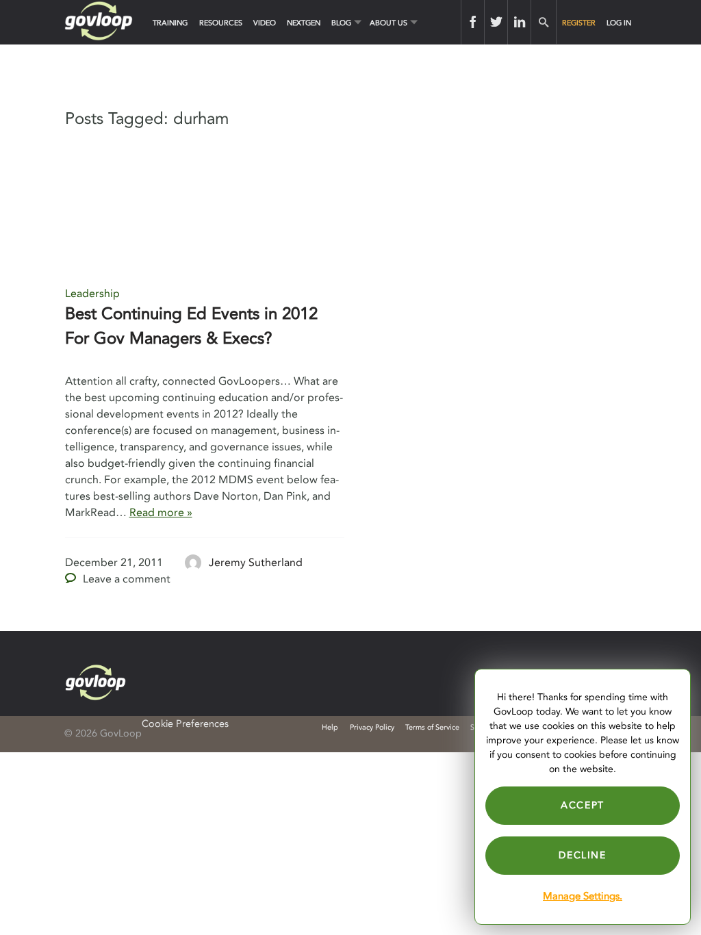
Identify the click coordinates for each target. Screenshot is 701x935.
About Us (388, 23)
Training (170, 23)
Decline (582, 855)
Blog (341, 23)
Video (264, 23)
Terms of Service (432, 727)
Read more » (160, 512)
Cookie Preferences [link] (185, 723)
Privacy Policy (372, 727)
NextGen (303, 23)
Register (579, 23)
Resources (220, 23)
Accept (582, 805)
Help (330, 727)
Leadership (92, 293)
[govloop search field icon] (543, 22)
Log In (619, 23)
